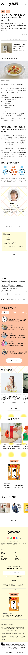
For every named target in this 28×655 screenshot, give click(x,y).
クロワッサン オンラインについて (8, 622)
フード (7, 11)
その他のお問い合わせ (8, 624)
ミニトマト (5, 285)
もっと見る (14, 360)
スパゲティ (14, 281)
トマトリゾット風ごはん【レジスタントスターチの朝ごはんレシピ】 (14, 242)
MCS (12, 647)
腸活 (10, 294)
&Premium (8, 645)
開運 (2, 556)
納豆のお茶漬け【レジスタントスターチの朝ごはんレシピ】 (14, 238)
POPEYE (12, 644)
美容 (16, 552)
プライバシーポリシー (18, 584)
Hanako (3, 645)
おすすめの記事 (4, 558)
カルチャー (17, 555)
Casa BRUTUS (18, 644)
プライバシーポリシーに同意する (14, 576)
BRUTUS (7, 644)
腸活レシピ (17, 294)
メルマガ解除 (14, 589)
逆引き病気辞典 (18, 559)
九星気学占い (18, 558)
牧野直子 (4, 294)
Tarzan (12, 645)
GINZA (23, 644)
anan (4, 644)
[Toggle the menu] (2, 4)
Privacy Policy (14, 648)
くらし (16, 553)
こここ (9, 647)
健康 (3, 11)
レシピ (12, 285)
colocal (15, 645)
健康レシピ (19, 285)
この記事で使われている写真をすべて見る (14, 226)
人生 (16, 556)
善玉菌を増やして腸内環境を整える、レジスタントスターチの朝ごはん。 (13, 289)
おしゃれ (3, 553)
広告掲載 (23, 647)
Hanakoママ (20, 645)
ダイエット (22, 281)
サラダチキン (5, 281)
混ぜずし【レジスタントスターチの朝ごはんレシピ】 (14, 247)
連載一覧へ (14, 520)
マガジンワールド (17, 647)
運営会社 (17, 622)
